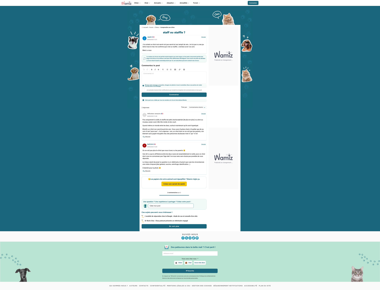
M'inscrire (190, 271)
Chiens (157, 27)
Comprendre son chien (167, 27)
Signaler (203, 37)
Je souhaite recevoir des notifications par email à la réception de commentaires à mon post (174, 90)
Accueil (145, 27)
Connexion (253, 3)
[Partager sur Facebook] (183, 238)
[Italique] (155, 69)
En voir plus (174, 226)
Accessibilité (250, 286)
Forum (151, 27)
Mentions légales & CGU (178, 286)
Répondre (147, 136)
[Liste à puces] (167, 69)
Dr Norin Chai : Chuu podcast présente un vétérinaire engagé (166, 221)
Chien (180, 263)
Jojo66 (149, 37)
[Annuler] (143, 69)
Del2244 (150, 144)
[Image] (175, 69)
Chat (189, 263)
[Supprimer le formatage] (162, 69)
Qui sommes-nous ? (118, 286)
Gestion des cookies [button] (202, 286)
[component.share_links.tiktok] (193, 238)
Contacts (143, 286)
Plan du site (265, 286)
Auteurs (133, 286)
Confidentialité (157, 286)
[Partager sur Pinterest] (197, 238)
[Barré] (158, 69)
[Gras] (151, 69)
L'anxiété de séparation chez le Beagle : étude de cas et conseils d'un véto (171, 216)
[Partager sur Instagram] (190, 238)
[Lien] (179, 69)
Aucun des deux (199, 263)
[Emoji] (184, 69)
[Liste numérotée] (170, 69)
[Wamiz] (126, 2)
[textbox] (174, 78)
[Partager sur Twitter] (186, 238)
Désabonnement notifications (228, 286)
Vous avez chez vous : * (190, 259)
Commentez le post (151, 65)
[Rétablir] (147, 69)
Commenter (174, 95)
